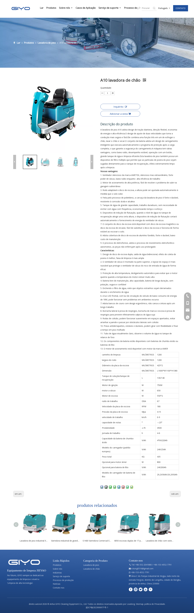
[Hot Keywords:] (154, 8)
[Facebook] (131, 589)
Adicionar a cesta (119, 113)
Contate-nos (58, 587)
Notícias (56, 583)
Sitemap (139, 604)
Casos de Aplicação (86, 7)
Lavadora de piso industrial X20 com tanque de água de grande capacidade (34, 540)
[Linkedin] (135, 589)
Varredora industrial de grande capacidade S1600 (65, 540)
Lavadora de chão (91, 568)
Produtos (51, 7)
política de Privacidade (154, 604)
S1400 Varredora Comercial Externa (97, 540)
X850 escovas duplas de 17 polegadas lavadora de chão (128, 540)
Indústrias (57, 572)
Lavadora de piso (91, 565)
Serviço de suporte (109, 7)
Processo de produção (136, 7)
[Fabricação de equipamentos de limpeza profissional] (24, 562)
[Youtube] (145, 589)
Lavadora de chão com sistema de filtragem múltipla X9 (160, 540)
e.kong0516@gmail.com (142, 568)
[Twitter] (140, 589)
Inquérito (118, 106)
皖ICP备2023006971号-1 (97, 607)
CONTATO (180, 8)
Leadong (131, 604)
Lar (41, 7)
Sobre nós (65, 7)
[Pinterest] (150, 589)
